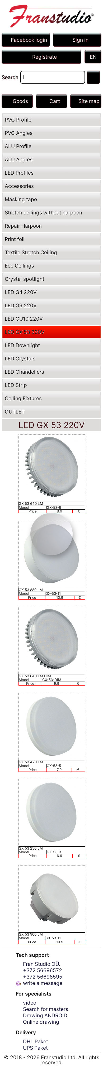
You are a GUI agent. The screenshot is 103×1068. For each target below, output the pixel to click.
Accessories (19, 186)
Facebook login (29, 40)
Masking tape (21, 199)
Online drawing (41, 1022)
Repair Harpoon (23, 226)
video (29, 1003)
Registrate (44, 57)
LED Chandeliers (24, 372)
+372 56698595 (42, 977)
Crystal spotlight (24, 279)
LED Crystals (20, 358)
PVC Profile (18, 120)
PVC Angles (18, 133)
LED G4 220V (21, 292)
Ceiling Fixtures (23, 398)
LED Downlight (22, 345)
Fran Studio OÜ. (41, 964)
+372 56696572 (42, 970)
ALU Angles (18, 159)
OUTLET (15, 411)
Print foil (15, 239)
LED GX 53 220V (24, 332)
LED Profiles (19, 173)
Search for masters (45, 1009)
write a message (42, 983)
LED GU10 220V (24, 319)
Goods (20, 101)
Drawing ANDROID (45, 1015)
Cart (54, 101)
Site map (89, 101)
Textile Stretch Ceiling (31, 252)
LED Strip (16, 385)
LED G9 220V (21, 305)
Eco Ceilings (19, 265)
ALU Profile (18, 146)
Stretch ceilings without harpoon (43, 212)
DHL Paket (35, 1041)
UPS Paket (35, 1048)
